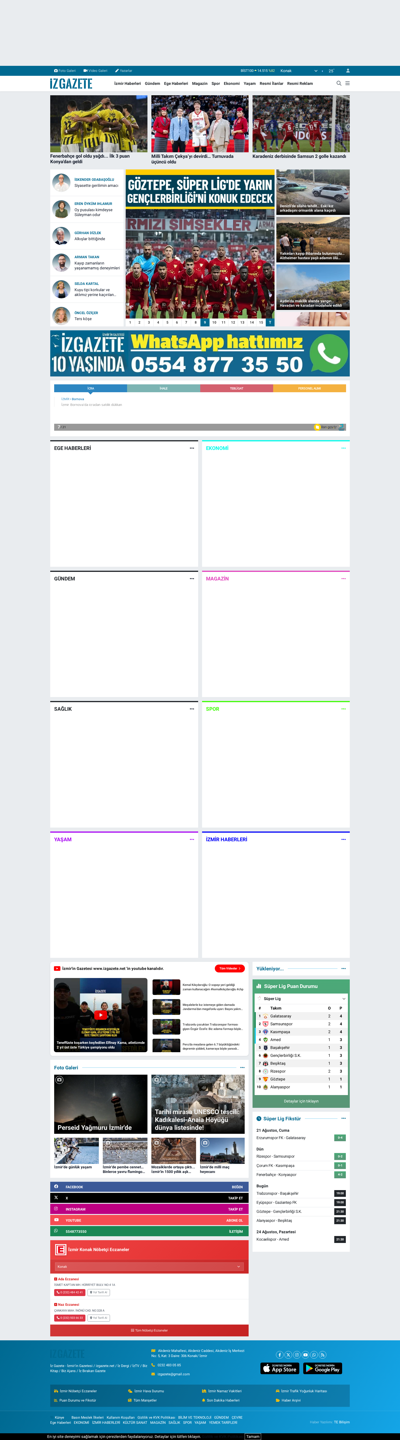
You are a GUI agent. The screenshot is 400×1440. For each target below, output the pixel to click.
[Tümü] (343, 968)
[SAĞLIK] (192, 709)
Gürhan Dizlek (88, 233)
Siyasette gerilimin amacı (96, 185)
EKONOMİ (217, 448)
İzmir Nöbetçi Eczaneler (78, 1391)
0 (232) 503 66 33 (71, 1317)
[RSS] (322, 1355)
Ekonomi (232, 83)
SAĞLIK (63, 709)
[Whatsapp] (314, 1355)
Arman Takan (87, 257)
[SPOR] (343, 709)
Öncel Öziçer (86, 313)
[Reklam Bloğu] (200, 353)
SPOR (212, 709)
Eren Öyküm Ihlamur (93, 204)
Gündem (152, 83)
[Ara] (339, 84)
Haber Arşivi (291, 1400)
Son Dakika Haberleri (223, 1400)
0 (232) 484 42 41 (71, 1292)
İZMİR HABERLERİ (226, 839)
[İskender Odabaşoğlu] (61, 182)
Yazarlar (126, 71)
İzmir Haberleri (127, 83)
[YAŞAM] (192, 839)
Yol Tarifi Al (100, 1292)
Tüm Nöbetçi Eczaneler (151, 1330)
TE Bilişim (342, 1422)
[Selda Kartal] (61, 289)
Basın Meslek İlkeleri (88, 1417)
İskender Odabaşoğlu (94, 180)
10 (214, 322)
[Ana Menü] (347, 84)
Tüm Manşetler (145, 1400)
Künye (59, 1417)
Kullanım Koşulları (121, 1417)
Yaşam (250, 83)
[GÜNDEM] (192, 578)
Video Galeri (97, 71)
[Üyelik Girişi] (346, 71)
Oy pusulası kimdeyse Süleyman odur (93, 212)
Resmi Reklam (300, 83)
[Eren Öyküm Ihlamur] (61, 209)
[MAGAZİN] (343, 578)
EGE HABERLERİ (72, 448)
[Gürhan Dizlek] (61, 235)
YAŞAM (63, 839)
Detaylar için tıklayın (301, 1101)
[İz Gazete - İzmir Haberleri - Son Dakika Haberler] (71, 83)
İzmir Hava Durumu (149, 1391)
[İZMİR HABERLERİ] (343, 839)
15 (261, 322)
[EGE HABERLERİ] (192, 448)
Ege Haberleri (176, 83)
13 (242, 322)
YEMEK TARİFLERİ (223, 1423)
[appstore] (279, 1368)
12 (233, 322)
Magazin (200, 83)
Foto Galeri (67, 71)
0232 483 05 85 (169, 1365)
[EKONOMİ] (343, 448)
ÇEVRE (237, 1417)
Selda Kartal (87, 284)
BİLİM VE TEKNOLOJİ (194, 1417)
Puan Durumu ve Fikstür (77, 1400)
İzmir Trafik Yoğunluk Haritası (304, 1391)
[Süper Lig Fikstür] (343, 1118)
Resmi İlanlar (271, 83)
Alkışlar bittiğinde (90, 238)
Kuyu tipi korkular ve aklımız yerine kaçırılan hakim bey (94, 292)
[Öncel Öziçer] (61, 315)
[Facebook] (280, 1355)
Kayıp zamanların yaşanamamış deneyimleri (97, 265)
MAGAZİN (217, 579)
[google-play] (322, 1368)
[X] (288, 1355)
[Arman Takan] (61, 262)
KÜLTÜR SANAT (135, 1423)
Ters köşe (83, 318)
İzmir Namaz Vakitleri (225, 1391)
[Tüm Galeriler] (242, 1067)
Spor (216, 83)
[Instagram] (297, 1355)
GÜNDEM (64, 579)
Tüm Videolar (228, 968)
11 (224, 322)
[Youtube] (305, 1355)
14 (252, 322)
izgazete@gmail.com (174, 1374)
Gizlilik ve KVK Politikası (156, 1417)
